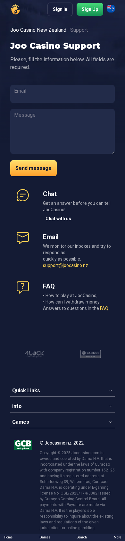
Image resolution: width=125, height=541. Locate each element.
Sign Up (90, 9)
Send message (33, 168)
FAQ (104, 308)
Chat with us (58, 218)
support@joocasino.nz (65, 265)
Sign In (60, 9)
